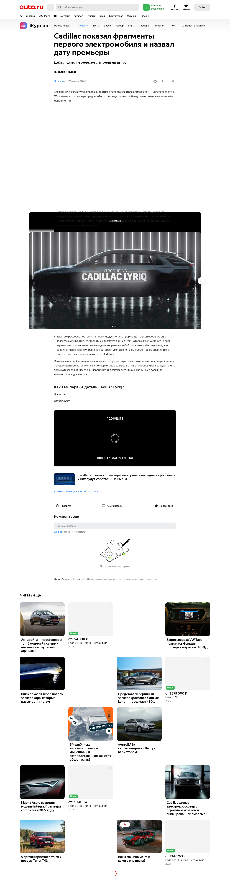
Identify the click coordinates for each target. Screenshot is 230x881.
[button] (90, 619)
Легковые (30, 16)
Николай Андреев (65, 71)
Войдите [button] (58, 532)
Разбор (120, 25)
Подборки (144, 25)
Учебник (159, 25)
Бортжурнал (116, 16)
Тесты (96, 25)
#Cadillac (59, 491)
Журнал (131, 16)
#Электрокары (73, 491)
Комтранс (64, 16)
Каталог (78, 16)
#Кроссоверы (91, 491)
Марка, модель (62, 25)
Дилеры (144, 16)
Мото (47, 16)
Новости (83, 25)
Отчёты (91, 16)
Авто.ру (31, 7)
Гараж (102, 16)
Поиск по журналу (195, 25)
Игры (131, 25)
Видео (107, 25)
